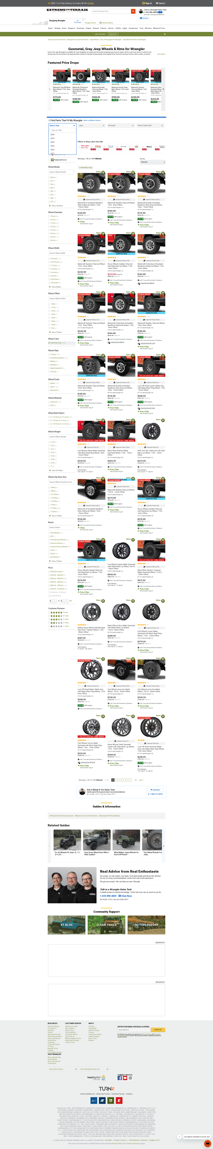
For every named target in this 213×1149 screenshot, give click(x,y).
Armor (64, 28)
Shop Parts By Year (54, 1034)
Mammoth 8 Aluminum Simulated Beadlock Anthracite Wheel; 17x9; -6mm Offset (151, 266)
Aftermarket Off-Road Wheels (109, 816)
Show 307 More (57, 470)
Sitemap (108, 1140)
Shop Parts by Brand (55, 1036)
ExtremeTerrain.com (67, 10)
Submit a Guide (94, 1030)
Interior (111, 28)
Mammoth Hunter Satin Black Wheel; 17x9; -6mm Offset (120, 90)
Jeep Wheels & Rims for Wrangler (134, 39)
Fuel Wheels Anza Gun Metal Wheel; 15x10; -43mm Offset (119, 690)
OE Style (53, 372)
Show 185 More (57, 206)
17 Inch (53, 223)
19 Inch (53, 230)
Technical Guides (53, 1044)
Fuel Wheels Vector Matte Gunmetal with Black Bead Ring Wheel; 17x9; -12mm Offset (90, 745)
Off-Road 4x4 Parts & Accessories (61, 816)
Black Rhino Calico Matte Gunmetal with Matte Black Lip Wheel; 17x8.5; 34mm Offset (121, 627)
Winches (148, 28)
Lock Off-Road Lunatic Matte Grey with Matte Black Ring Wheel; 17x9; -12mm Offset (151, 388)
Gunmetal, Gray (55, 343)
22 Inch (53, 237)
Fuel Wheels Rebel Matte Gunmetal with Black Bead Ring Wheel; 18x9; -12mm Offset (91, 453)
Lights (124, 28)
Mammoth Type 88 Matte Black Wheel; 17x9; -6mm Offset (61, 90)
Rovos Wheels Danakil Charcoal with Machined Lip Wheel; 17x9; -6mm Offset (150, 511)
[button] (144, 18)
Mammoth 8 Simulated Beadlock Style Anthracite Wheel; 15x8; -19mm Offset (90, 205)
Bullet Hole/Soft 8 (56, 368)
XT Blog (50, 1046)
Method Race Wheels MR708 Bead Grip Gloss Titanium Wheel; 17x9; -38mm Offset (91, 630)
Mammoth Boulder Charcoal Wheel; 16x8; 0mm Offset (151, 324)
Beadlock (53, 365)
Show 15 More (57, 516)
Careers (91, 1032)
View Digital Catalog (55, 1052)
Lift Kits (118, 28)
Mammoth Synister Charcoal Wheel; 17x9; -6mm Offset (139, 90)
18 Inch (53, 226)
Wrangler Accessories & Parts (77, 39)
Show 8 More (56, 287)
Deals (50, 28)
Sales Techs (93, 1038)
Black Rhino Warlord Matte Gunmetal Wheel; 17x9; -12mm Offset (120, 453)
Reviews (91, 1040)
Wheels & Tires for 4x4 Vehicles (86, 816)
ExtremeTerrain (118, 1094)
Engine (88, 28)
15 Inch (53, 216)
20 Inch (53, 233)
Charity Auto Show (95, 1034)
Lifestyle (57, 28)
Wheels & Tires (159, 28)
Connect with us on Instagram (130, 1078)
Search (133, 11)
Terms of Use (70, 1042)
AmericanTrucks (103, 1094)
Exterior (104, 28)
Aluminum (53, 402)
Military (52, 361)
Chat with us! (69, 1036)
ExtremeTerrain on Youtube (125, 1078)
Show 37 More (57, 332)
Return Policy (69, 1030)
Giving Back (93, 1028)
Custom (53, 354)
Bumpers (71, 28)
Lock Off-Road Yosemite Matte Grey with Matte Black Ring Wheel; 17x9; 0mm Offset (151, 749)
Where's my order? (71, 1026)
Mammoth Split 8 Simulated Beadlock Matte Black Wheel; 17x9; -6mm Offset (159, 91)
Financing (51, 1042)
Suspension (133, 28)
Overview (92, 1026)
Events (50, 1032)
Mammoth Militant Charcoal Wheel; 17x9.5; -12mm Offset (121, 491)
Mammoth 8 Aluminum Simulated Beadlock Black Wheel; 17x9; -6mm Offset (81, 91)
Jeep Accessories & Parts (57, 39)
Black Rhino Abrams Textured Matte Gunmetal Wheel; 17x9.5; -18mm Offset (150, 572)
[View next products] (163, 89)
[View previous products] (50, 89)
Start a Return (70, 1028)
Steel (52, 405)
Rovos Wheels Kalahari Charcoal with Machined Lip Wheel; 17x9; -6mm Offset (120, 266)
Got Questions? (70, 1032)
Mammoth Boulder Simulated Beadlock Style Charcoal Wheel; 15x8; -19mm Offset (150, 205)
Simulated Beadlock (57, 358)
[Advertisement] (106, 960)
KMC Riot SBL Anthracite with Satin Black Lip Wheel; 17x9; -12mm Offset (151, 453)
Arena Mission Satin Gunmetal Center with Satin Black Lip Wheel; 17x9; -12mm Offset (121, 746)
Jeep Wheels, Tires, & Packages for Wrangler (105, 39)
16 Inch (53, 220)
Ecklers (129, 1094)
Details (91, 3)
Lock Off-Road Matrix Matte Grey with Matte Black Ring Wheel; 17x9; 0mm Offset (91, 691)
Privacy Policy (147, 1034)
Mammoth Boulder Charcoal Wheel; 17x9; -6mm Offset (100, 90)
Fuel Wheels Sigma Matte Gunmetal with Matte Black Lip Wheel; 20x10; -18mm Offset (121, 566)
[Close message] (165, 34)
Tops (141, 28)
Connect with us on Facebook (120, 1078)
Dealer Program (94, 1036)
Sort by (142, 159)
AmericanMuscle (87, 1094)
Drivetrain (80, 28)
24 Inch (53, 240)
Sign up (158, 1030)
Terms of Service (133, 1143)
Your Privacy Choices (138, 1140)
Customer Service (71, 1034)
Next (140, 780)
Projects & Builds (53, 1026)
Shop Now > (113, 34)
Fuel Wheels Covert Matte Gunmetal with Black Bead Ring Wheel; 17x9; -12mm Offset (150, 633)
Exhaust (96, 28)
